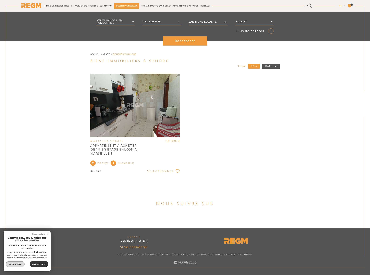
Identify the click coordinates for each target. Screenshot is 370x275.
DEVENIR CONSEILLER (126, 6)
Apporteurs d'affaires (185, 6)
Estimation (106, 6)
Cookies (248, 255)
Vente (106, 54)
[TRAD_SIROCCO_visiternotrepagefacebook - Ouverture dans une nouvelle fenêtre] (175, 217)
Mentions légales (206, 255)
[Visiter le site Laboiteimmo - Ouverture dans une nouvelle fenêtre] (184, 265)
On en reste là (38, 234)
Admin (217, 255)
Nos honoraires (178, 255)
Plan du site (192, 255)
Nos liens (226, 255)
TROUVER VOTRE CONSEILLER (156, 6)
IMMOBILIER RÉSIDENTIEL (56, 6)
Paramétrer (15, 264)
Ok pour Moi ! (39, 264)
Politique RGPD (237, 255)
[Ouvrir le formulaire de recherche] (309, 5)
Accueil (95, 54)
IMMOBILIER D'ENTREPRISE (84, 6)
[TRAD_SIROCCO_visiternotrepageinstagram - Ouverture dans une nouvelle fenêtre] (195, 217)
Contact (205, 6)
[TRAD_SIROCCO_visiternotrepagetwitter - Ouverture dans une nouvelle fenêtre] (185, 217)
